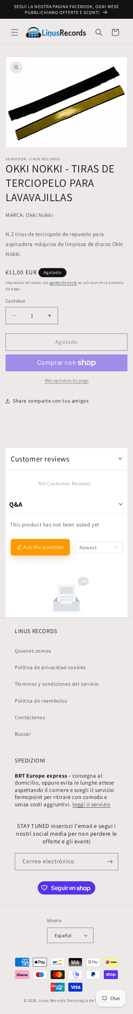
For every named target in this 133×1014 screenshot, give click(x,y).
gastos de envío (63, 282)
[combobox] (99, 547)
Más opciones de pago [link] (67, 380)
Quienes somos (33, 650)
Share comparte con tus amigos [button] (51, 400)
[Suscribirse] (110, 861)
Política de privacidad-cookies (50, 667)
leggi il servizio (91, 804)
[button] (15, 32)
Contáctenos (30, 717)
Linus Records (52, 1000)
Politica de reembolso (41, 700)
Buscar (23, 734)
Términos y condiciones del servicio (57, 684)
